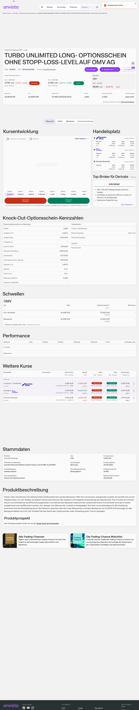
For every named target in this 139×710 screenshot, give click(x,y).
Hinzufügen (91, 69)
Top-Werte (99, 708)
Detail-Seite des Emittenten (48, 523)
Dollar (80, 708)
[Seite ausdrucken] (132, 63)
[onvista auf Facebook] (24, 708)
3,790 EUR (111, 383)
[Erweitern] (117, 69)
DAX (63, 708)
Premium (73, 7)
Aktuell (50, 7)
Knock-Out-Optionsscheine (27, 13)
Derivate (15, 13)
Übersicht (50, 121)
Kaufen (78, 83)
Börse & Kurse (7, 13)
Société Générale (49, 69)
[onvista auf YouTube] (28, 708)
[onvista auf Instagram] (32, 708)
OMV (95, 78)
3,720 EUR (96, 383)
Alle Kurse (70, 121)
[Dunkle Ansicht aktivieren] (14, 1)
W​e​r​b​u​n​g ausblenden (88, 30)
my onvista (61, 7)
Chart (60, 121)
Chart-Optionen (80, 139)
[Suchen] (97, 7)
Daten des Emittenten (127, 102)
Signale (129, 69)
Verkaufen (34, 83)
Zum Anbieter (126, 204)
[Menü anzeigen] (42, 7)
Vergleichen (109, 69)
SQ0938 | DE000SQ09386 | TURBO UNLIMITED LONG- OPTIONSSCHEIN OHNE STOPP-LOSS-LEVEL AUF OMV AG (72, 13)
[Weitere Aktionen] (133, 383)
